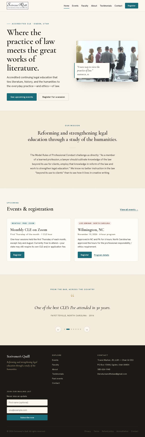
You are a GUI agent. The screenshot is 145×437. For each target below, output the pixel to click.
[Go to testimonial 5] (75, 329)
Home (66, 5)
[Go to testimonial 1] (64, 329)
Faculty (84, 5)
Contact (118, 5)
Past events (57, 378)
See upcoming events (22, 96)
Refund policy (108, 431)
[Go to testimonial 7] (80, 329)
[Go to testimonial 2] (68, 329)
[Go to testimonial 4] (73, 329)
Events (75, 5)
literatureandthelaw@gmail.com (112, 374)
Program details (101, 255)
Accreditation (122, 431)
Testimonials (106, 5)
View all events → (129, 209)
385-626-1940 (103, 369)
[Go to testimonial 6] (78, 329)
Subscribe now (27, 417)
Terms (96, 431)
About (94, 5)
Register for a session (53, 96)
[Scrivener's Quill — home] (17, 5)
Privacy (88, 431)
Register (132, 5)
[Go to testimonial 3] (71, 329)
